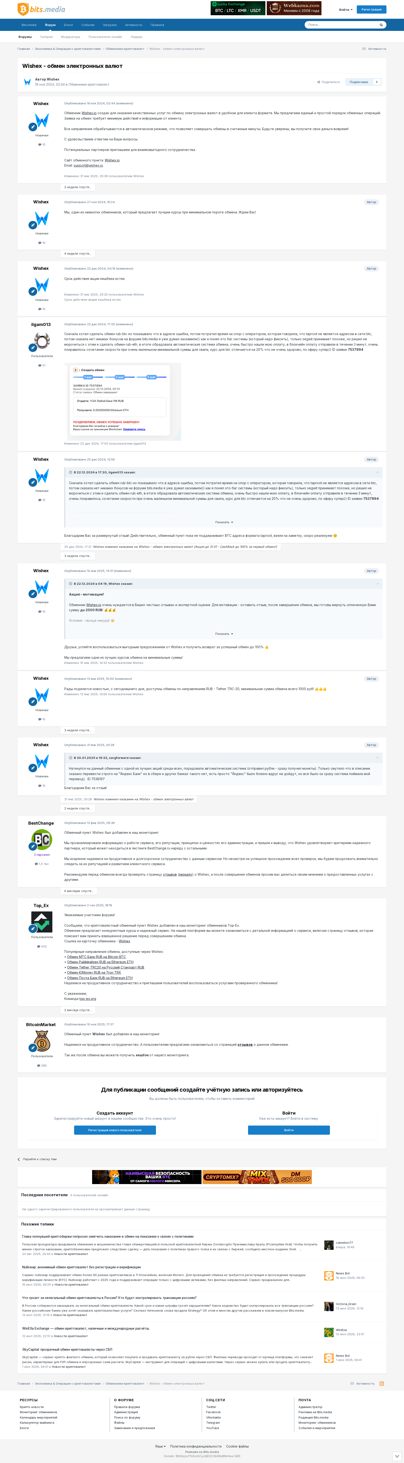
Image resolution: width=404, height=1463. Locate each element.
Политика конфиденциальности (196, 1446)
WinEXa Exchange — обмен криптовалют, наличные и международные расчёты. (86, 1328)
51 (43, 365)
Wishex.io (89, 113)
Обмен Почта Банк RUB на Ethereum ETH (100, 978)
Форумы (25, 37)
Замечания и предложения (134, 1428)
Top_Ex (41, 905)
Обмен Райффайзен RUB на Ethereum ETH (100, 962)
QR (237, 1456)
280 (43, 1065)
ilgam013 (41, 324)
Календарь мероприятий (38, 1417)
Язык (159, 1446)
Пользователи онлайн (105, 37)
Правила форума (127, 1407)
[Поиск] (381, 25)
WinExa (341, 1330)
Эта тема (363, 24)
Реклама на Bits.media (315, 1412)
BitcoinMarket (41, 1024)
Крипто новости (32, 1407)
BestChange (41, 823)
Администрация (126, 1412)
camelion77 (344, 1242)
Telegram (213, 1422)
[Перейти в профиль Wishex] (27, 82)
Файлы (119, 1422)
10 (43, 144)
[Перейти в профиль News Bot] (329, 1275)
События (87, 25)
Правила (157, 25)
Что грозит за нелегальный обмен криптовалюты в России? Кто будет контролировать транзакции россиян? (109, 1298)
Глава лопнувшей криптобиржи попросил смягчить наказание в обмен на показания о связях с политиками (108, 1236)
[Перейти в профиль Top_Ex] (41, 922)
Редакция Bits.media (313, 1417)
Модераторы (70, 37)
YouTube (212, 1428)
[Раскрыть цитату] (71, 472)
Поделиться (330, 82)
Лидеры (136, 37)
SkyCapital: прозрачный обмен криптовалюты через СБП (67, 1349)
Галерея (46, 37)
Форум (50, 25)
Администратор (310, 1407)
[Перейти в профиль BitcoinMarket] (41, 1041)
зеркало (185, 874)
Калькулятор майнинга (37, 1422)
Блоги (68, 25)
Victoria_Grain (346, 1304)
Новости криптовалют (71, 1254)
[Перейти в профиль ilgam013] (41, 340)
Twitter (211, 1407)
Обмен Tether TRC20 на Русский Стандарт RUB (105, 967)
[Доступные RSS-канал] (381, 1383)
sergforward (119, 758)
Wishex (53, 79)
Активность (133, 25)
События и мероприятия (317, 1428)
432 (43, 946)
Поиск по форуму (127, 1417)
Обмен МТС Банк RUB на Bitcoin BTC (96, 957)
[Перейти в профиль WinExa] (329, 1332)
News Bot (343, 1273)
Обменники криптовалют (89, 84)
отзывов (170, 874)
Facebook (213, 1412)
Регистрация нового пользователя (114, 1130)
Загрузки (110, 25)
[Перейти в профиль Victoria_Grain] (329, 1306)
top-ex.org (87, 999)
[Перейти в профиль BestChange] (41, 839)
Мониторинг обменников (38, 1412)
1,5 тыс (43, 864)
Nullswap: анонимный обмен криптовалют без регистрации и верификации (81, 1267)
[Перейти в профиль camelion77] (329, 1245)
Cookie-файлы (237, 1446)
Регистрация (372, 9)
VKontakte (213, 1417)
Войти (345, 9)
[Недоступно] (122, 401)
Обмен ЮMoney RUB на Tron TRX (94, 972)
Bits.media (29, 25)
